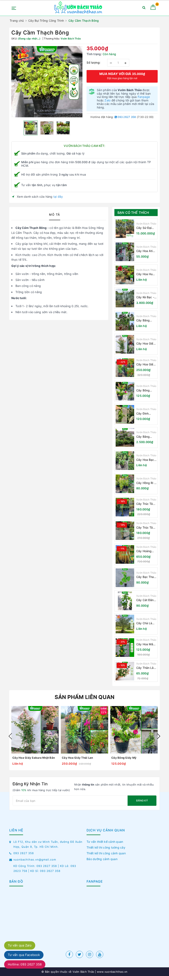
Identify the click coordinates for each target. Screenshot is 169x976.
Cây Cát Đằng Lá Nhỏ (146, 600)
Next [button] (159, 736)
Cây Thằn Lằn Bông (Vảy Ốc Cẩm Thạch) (145, 668)
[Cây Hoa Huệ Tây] (125, 275)
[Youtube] (99, 954)
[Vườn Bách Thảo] (78, 8)
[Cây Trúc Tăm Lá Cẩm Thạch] (125, 507)
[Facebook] (69, 954)
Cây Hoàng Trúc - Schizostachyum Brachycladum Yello (146, 551)
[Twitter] (79, 954)
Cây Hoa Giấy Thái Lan (145, 364)
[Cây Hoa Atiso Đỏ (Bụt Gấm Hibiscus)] (125, 252)
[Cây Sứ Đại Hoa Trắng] (125, 228)
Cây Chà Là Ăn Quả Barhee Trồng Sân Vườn (145, 623)
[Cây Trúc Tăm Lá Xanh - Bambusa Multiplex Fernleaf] (125, 530)
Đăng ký (142, 800)
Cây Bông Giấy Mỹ (143, 390)
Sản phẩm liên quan (85, 697)
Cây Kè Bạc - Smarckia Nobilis (145, 297)
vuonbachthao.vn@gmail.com (34, 859)
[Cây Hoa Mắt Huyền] (125, 647)
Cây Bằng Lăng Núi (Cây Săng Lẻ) (146, 320)
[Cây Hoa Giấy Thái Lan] (125, 367)
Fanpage (144, 97)
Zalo (107, 100)
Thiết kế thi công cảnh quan (106, 853)
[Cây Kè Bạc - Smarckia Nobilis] (125, 298)
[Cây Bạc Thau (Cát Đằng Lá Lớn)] (125, 577)
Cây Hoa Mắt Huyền (145, 644)
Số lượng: (94, 62)
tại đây (58, 196)
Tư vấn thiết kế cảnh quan (105, 841)
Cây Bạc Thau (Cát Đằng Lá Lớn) (146, 577)
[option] (46, 81)
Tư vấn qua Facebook (24, 955)
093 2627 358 (126, 117)
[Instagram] (89, 954)
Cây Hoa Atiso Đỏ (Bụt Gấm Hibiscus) (146, 251)
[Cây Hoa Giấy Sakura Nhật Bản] (125, 344)
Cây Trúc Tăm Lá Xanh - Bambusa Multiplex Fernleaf (145, 528)
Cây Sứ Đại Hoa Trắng (143, 228)
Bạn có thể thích (133, 212)
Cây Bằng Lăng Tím (143, 437)
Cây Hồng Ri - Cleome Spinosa (145, 483)
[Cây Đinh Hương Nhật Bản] (125, 414)
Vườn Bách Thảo (146, 223)
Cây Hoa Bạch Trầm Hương (146, 460)
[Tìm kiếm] (144, 8)
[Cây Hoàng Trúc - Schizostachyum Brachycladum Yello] (125, 554)
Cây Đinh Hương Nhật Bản (144, 414)
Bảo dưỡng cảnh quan (102, 859)
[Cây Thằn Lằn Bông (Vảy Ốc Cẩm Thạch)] (125, 671)
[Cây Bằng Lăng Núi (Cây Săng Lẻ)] (125, 321)
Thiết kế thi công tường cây (106, 847)
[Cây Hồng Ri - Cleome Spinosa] (125, 483)
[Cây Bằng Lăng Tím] (125, 437)
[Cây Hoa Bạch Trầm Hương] (125, 460)
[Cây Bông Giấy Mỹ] (125, 391)
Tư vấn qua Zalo (20, 945)
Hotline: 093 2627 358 (25, 964)
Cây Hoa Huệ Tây (145, 274)
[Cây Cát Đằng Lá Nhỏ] (125, 601)
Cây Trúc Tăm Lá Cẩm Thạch (146, 504)
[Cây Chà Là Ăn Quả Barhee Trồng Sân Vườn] (125, 624)
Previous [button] (10, 736)
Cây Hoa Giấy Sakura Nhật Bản (145, 344)
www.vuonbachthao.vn (112, 971)
